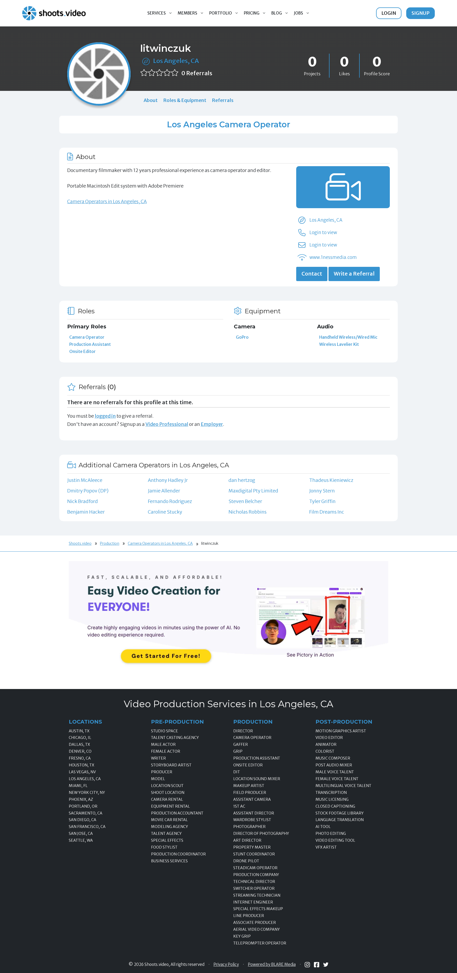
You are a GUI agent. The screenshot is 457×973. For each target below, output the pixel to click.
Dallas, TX (79, 744)
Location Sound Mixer (256, 778)
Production (109, 543)
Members (187, 13)
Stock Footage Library (340, 813)
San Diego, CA (82, 819)
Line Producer (248, 915)
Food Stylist (164, 847)
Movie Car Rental (169, 819)
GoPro (242, 337)
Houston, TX (81, 765)
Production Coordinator (178, 854)
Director (243, 731)
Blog (276, 13)
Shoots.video (80, 543)
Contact (311, 274)
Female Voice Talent (337, 778)
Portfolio (220, 13)
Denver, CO (80, 751)
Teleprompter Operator (259, 943)
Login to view (323, 232)
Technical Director (254, 881)
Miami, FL (78, 785)
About (151, 100)
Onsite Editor (82, 351)
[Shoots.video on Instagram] (307, 965)
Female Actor (165, 751)
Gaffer (240, 744)
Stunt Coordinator (254, 854)
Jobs (298, 13)
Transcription (331, 792)
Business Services (169, 861)
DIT (236, 772)
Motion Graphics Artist (341, 731)
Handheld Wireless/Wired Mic (348, 337)
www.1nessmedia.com (333, 257)
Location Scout (167, 785)
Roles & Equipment (184, 100)
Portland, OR (83, 806)
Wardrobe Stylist (252, 819)
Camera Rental (167, 799)
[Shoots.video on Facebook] (316, 965)
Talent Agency (166, 833)
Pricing (251, 13)
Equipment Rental (170, 806)
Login (388, 13)
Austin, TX (79, 731)
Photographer (249, 826)
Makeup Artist (248, 785)
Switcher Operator (254, 888)
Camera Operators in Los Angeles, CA (107, 201)
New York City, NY (87, 792)
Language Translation (340, 819)
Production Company (256, 874)
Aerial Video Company (256, 929)
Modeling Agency (169, 826)
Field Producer (249, 792)
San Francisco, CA (87, 826)
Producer (161, 772)
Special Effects (167, 840)
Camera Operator (86, 337)
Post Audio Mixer (334, 765)
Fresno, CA (80, 758)
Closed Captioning (335, 806)
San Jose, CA (81, 833)
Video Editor (329, 737)
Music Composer (333, 758)
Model (158, 778)
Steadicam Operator (255, 867)
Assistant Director (253, 813)
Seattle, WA (81, 840)
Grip (238, 751)
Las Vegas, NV (82, 772)
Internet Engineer (253, 902)
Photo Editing (331, 833)
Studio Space (164, 731)
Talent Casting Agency (175, 737)
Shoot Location (167, 792)
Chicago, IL (80, 737)
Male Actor (163, 744)
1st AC (239, 806)
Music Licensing (332, 799)
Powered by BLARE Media (272, 964)
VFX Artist (326, 847)
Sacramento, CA (85, 813)
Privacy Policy (226, 964)
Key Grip (242, 936)
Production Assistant (90, 344)
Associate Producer (254, 922)
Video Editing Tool (335, 840)
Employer (212, 424)
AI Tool (323, 826)
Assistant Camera (252, 799)
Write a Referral (354, 274)
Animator (326, 744)
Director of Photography (261, 833)
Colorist (325, 751)
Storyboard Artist (171, 765)
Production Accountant (177, 813)
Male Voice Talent (335, 772)
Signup (420, 13)
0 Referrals (196, 73)
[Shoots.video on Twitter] (325, 964)
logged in (105, 416)
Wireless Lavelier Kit (339, 344)
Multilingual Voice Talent (343, 785)
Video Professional (166, 424)
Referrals (223, 100)
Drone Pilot (246, 861)
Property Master (252, 847)
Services (156, 13)
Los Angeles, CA (176, 61)
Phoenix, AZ (81, 799)
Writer (158, 758)
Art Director (247, 840)
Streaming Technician (256, 895)
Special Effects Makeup (258, 908)
